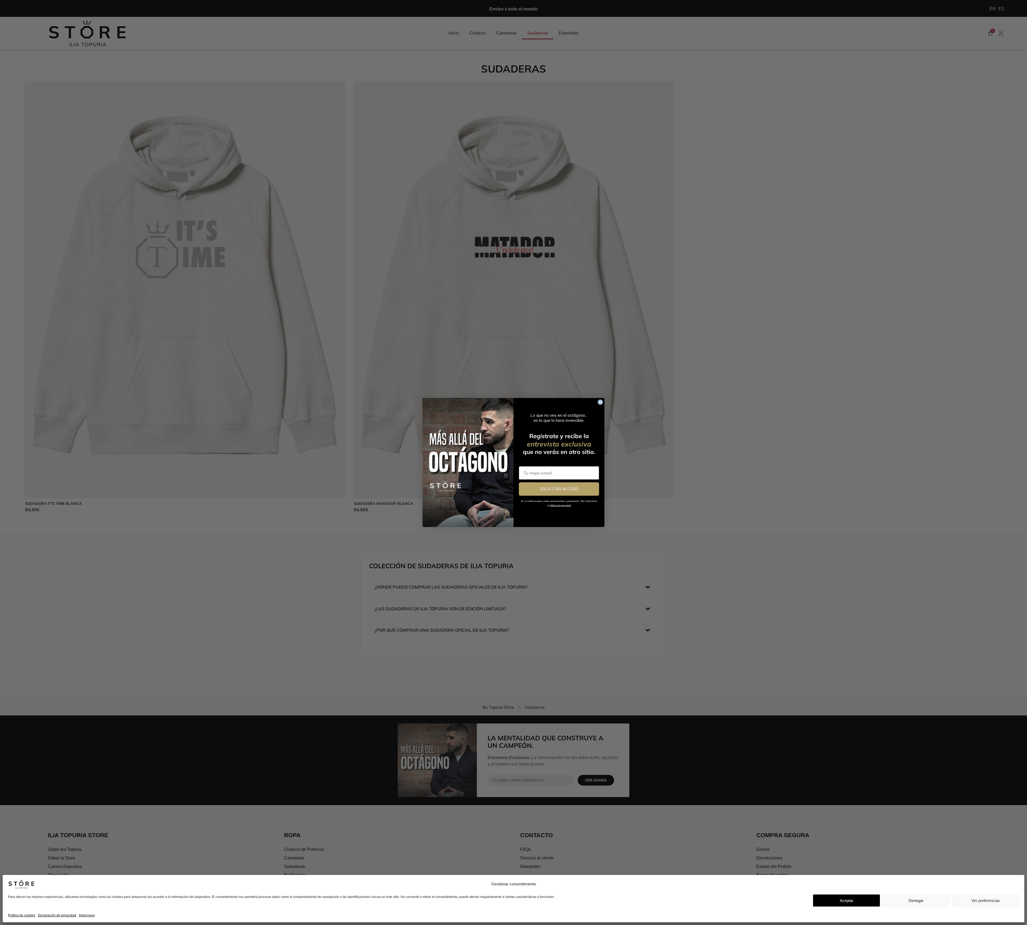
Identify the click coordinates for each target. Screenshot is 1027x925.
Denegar (916, 900)
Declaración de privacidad (57, 915)
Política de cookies (21, 915)
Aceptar (846, 900)
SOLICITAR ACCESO (559, 488)
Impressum (87, 915)
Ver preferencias (985, 900)
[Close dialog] (600, 402)
